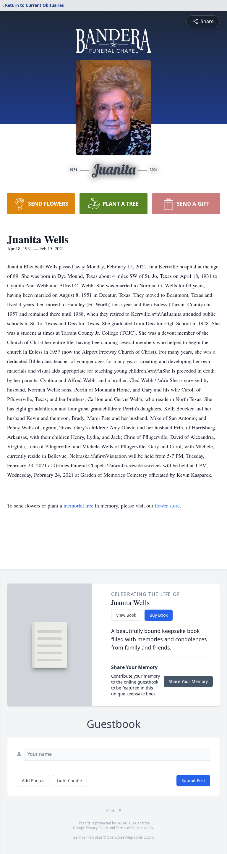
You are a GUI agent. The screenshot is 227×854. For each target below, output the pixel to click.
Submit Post (193, 780)
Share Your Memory (188, 681)
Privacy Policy (97, 827)
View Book (126, 615)
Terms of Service (129, 827)
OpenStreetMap (120, 837)
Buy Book (159, 615)
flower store (167, 505)
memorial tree (78, 505)
